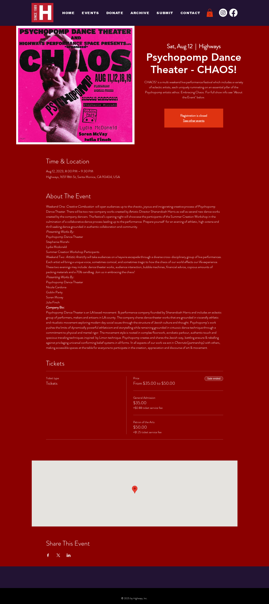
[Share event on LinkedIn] (69, 555)
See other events (193, 120)
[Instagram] (223, 13)
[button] (209, 13)
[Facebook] (233, 13)
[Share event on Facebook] (48, 555)
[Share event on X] (58, 555)
